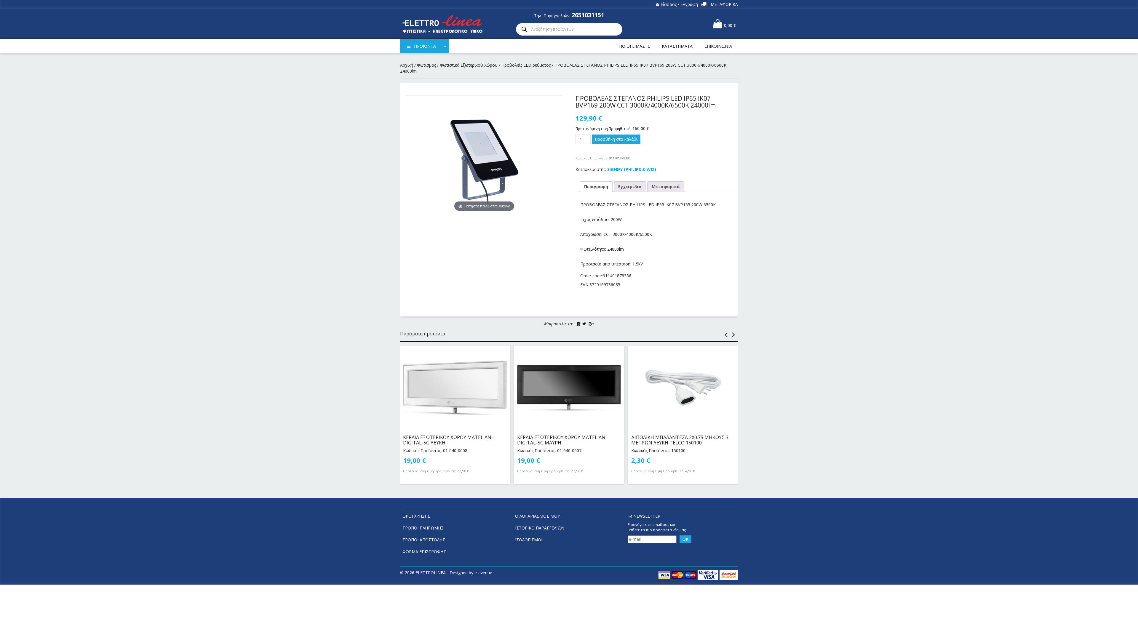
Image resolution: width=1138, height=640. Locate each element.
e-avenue (483, 572)
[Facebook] (578, 324)
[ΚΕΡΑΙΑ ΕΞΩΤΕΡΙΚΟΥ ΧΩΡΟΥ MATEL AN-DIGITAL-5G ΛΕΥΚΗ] (455, 387)
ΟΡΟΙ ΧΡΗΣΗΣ (416, 516)
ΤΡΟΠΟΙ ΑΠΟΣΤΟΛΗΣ (423, 540)
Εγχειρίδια (630, 186)
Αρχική (406, 65)
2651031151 (588, 15)
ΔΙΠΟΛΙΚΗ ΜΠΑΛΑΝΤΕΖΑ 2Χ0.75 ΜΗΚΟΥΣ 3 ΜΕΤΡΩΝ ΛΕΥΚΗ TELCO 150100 (679, 440)
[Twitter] (584, 324)
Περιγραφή (596, 186)
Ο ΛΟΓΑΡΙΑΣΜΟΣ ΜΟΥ (537, 516)
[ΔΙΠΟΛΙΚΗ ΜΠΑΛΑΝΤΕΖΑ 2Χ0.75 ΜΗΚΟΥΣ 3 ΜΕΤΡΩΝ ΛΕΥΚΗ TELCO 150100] (683, 387)
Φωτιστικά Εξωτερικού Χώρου (469, 65)
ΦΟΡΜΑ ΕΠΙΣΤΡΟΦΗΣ (424, 551)
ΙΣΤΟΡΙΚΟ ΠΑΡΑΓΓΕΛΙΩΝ (539, 528)
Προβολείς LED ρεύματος (526, 65)
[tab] (596, 186)
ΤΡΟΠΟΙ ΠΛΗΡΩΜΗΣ (423, 528)
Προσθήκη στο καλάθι (616, 139)
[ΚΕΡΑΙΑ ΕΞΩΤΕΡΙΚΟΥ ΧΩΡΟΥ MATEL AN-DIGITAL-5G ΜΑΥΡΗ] (569, 387)
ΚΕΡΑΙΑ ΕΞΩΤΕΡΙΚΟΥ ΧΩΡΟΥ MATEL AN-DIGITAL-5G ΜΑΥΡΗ (562, 440)
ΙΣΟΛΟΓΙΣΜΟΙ (528, 540)
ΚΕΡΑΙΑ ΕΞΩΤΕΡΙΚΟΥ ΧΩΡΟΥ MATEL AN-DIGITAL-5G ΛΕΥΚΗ (448, 440)
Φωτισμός (426, 65)
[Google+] (591, 324)
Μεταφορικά (666, 186)
